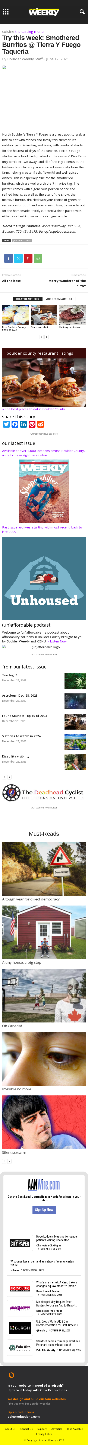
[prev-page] (41, 337)
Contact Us (26, 1428)
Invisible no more (16, 1089)
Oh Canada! (12, 1025)
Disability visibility (15, 756)
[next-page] (46, 337)
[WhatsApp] (38, 258)
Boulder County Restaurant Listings (39, 353)
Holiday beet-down (70, 327)
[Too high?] (75, 681)
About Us (10, 1428)
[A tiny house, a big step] (44, 932)
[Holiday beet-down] (72, 315)
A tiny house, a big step (21, 962)
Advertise (56, 1428)
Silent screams (14, 1152)
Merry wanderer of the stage (67, 283)
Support (42, 1428)
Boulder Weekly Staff (25, 58)
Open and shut (39, 327)
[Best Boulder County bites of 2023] (15, 315)
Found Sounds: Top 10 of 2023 (24, 716)
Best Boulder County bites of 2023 (14, 328)
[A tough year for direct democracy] (44, 869)
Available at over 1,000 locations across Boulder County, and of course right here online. (43, 453)
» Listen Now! (57, 641)
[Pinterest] (28, 258)
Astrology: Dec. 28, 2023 (19, 695)
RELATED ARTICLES (27, 299)
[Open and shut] (44, 315)
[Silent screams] (44, 1122)
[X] (18, 258)
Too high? (9, 675)
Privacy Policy (44, 1433)
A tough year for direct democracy (31, 899)
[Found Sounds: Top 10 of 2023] (75, 722)
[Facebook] (8, 258)
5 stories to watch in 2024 (21, 736)
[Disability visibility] (75, 762)
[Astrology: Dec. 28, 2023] (75, 701)
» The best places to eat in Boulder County (33, 409)
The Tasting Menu (29, 31)
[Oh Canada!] (44, 995)
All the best (11, 281)
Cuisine (8, 31)
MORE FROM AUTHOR (58, 299)
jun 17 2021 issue (22, 240)
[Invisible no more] (44, 1059)
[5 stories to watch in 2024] (75, 742)
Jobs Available (75, 1428)
